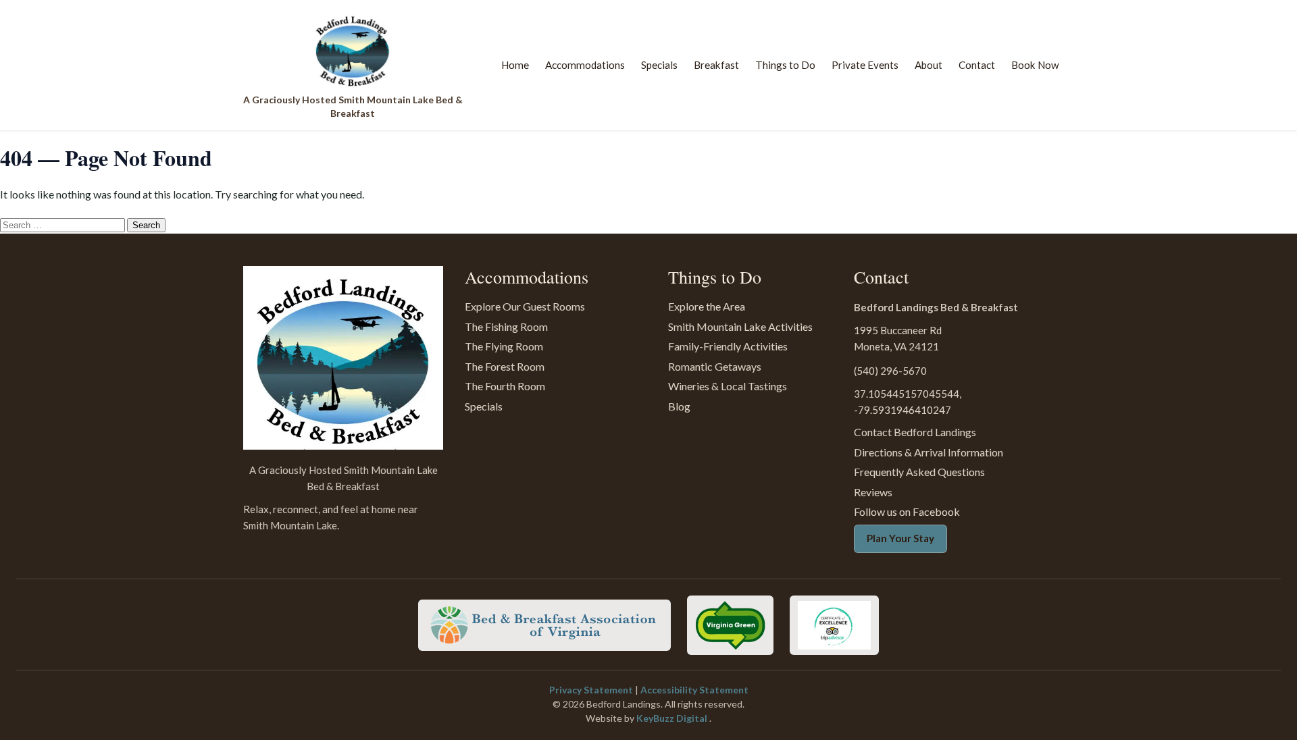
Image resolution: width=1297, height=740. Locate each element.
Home (515, 65)
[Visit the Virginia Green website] (730, 625)
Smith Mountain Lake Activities (740, 326)
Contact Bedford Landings (915, 431)
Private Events (865, 65)
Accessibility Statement (694, 689)
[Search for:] (63, 223)
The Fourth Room (505, 385)
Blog (679, 406)
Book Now (1035, 65)
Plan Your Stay (900, 538)
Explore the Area (706, 306)
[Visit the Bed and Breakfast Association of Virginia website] (544, 625)
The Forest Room (504, 366)
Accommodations (585, 65)
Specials (659, 65)
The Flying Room (504, 346)
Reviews (873, 491)
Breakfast (716, 65)
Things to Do (785, 65)
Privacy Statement (592, 689)
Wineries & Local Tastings (727, 385)
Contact (977, 65)
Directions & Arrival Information (928, 452)
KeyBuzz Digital (672, 718)
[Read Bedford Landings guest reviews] (834, 625)
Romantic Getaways (714, 366)
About (928, 65)
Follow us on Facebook (907, 511)
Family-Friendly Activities (728, 346)
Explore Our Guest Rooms (525, 306)
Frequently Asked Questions (919, 471)
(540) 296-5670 (890, 371)
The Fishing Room (506, 326)
